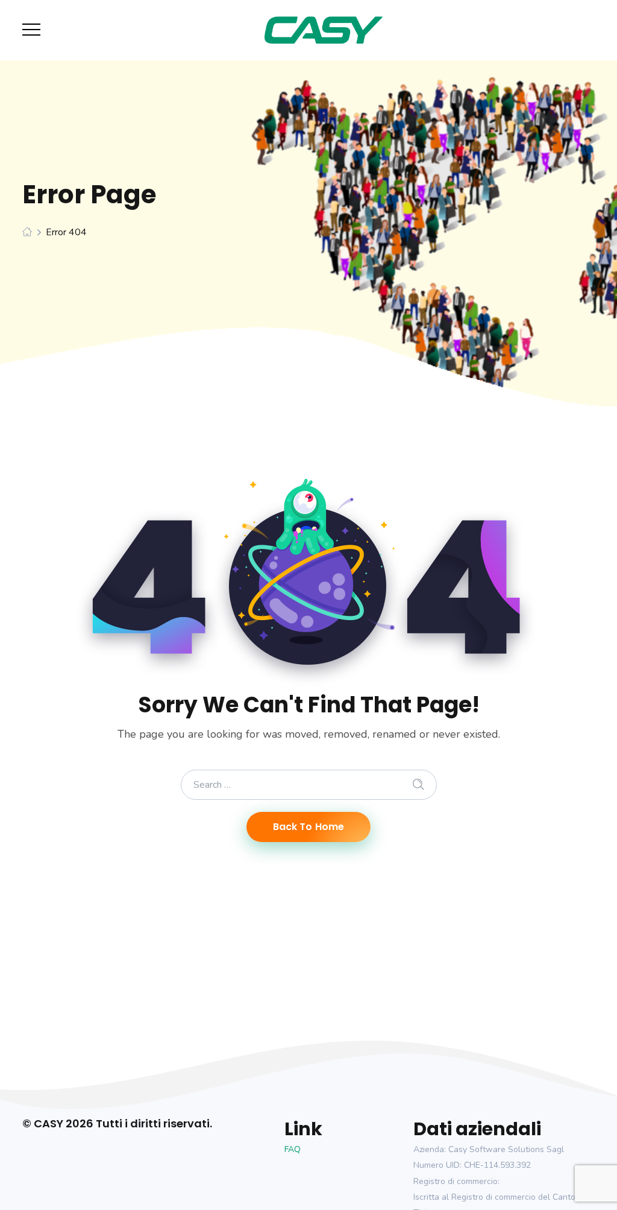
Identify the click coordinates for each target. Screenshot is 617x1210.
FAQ (292, 1149)
